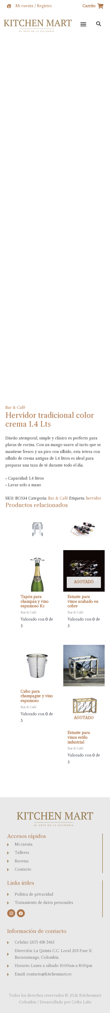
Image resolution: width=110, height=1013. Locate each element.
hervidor (93, 498)
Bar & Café (15, 407)
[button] (83, 24)
